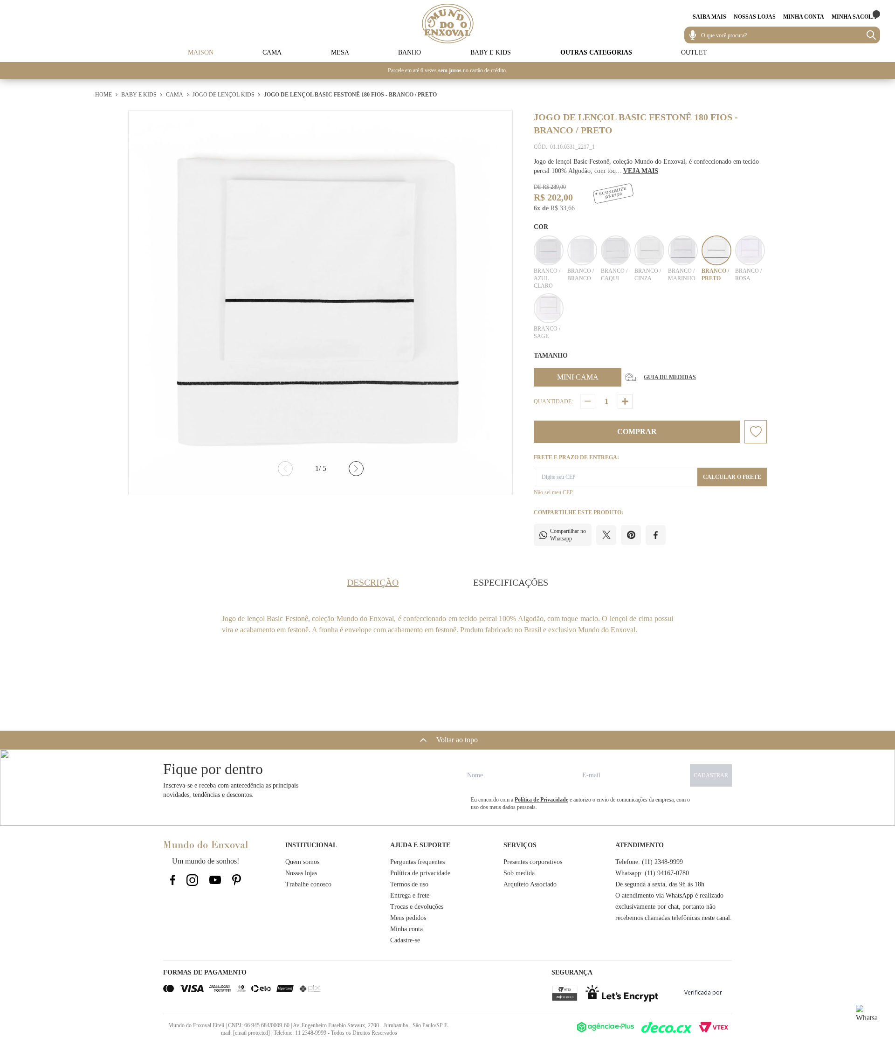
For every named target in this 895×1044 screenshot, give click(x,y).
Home (103, 94)
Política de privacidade (420, 873)
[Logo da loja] (448, 23)
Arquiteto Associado (530, 884)
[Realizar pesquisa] (871, 35)
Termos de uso (409, 884)
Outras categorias (596, 52)
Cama (272, 52)
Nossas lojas (301, 873)
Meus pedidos (408, 917)
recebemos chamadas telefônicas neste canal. (673, 917)
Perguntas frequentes (417, 861)
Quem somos (302, 861)
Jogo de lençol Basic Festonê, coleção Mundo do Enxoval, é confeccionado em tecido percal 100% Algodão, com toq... (646, 166)
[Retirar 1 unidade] (587, 401)
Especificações (510, 582)
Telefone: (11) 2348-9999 (649, 861)
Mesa (340, 52)
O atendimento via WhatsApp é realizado (669, 895)
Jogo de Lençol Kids (224, 94)
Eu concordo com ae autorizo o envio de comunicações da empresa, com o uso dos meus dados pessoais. (580, 803)
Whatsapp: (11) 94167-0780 (652, 873)
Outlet (694, 52)
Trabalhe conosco (308, 884)
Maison (200, 52)
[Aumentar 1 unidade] (625, 401)
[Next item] (356, 468)
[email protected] (251, 1033)
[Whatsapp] (867, 1016)
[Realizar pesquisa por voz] (692, 35)
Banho (409, 52)
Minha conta (406, 929)
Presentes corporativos (532, 861)
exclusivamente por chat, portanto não (665, 906)
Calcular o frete (732, 477)
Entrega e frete (409, 895)
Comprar (637, 432)
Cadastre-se (405, 940)
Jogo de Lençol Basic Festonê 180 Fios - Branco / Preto (350, 94)
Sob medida (519, 873)
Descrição (373, 582)
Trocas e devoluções (416, 906)
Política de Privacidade (541, 799)
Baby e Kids (490, 52)
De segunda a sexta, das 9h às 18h (659, 884)
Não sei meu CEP (553, 492)
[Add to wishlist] (755, 432)
